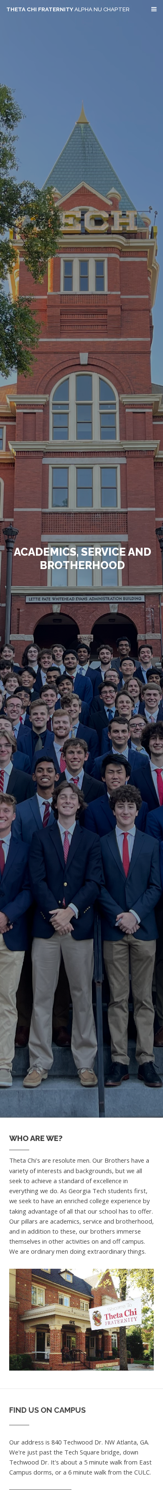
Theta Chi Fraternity (68, 9)
